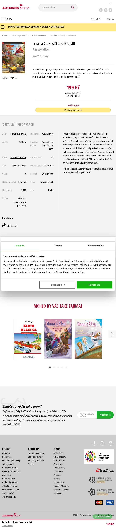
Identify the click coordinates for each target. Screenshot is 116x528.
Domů (5, 35)
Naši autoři (7, 456)
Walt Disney (40, 56)
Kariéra (57, 478)
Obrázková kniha (38, 35)
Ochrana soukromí (10, 489)
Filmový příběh (46, 181)
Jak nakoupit (8, 464)
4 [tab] (62, 367)
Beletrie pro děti (19, 35)
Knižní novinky (8, 478)
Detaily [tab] (58, 245)
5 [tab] (66, 367)
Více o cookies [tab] (95, 245)
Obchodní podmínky (11, 460)
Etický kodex (59, 482)
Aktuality (6, 453)
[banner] (15, 5)
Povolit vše (94, 285)
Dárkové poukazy (10, 482)
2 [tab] (54, 367)
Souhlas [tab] (20, 245)
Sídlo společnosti (36, 456)
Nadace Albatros (61, 486)
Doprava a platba (10, 467)
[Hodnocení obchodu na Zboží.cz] (103, 469)
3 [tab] (58, 367)
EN (111, 4)
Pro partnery (59, 467)
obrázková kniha (18, 133)
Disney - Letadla (18, 157)
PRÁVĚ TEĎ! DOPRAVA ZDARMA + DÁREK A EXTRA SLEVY (36, 26)
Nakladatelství (60, 456)
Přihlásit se (105, 415)
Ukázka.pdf (10, 225)
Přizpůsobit (56, 285)
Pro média (58, 471)
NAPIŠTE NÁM (104, 516)
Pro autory (58, 464)
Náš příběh (58, 453)
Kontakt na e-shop (36, 453)
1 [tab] (50, 367)
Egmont (22, 181)
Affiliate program (9, 486)
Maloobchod (59, 460)
